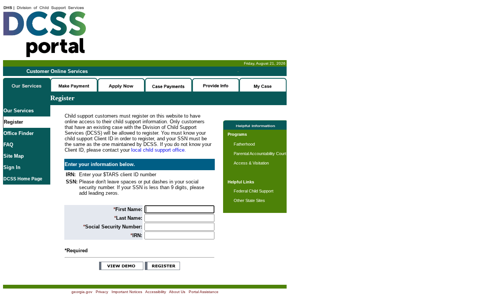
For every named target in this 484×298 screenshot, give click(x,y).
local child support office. (158, 150)
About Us (177, 292)
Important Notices (127, 292)
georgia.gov (81, 292)
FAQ (8, 144)
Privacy (102, 292)
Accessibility (155, 292)
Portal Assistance (204, 292)
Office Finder (18, 133)
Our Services (18, 110)
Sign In (11, 167)
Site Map (13, 156)
